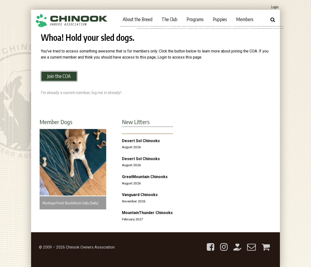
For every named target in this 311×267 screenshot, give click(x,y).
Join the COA (59, 76)
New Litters (136, 121)
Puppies (220, 19)
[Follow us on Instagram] (224, 243)
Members (244, 19)
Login (274, 7)
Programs (195, 19)
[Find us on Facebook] (210, 243)
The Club (169, 19)
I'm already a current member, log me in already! (81, 92)
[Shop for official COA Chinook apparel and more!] (265, 243)
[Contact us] (251, 243)
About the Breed (137, 19)
